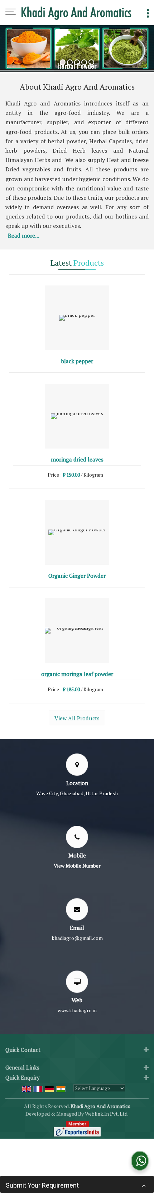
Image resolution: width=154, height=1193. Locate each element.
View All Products (77, 718)
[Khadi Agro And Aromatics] (76, 12)
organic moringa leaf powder (77, 673)
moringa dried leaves (77, 459)
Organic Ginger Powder (77, 575)
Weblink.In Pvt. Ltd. (107, 1113)
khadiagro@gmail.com (77, 938)
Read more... (23, 235)
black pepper (77, 361)
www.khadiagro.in (77, 1010)
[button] (77, 865)
